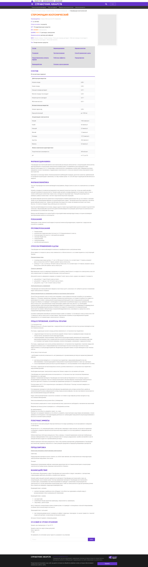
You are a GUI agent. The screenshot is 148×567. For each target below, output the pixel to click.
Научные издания (52, 7)
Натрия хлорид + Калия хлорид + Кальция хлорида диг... (52, 11)
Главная (33, 11)
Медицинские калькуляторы (66, 7)
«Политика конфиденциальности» (60, 556)
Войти (113, 4)
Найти (91, 539)
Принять (107, 563)
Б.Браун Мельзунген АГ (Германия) (50, 19)
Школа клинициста (80, 7)
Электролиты (43, 30)
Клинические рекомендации (39, 7)
